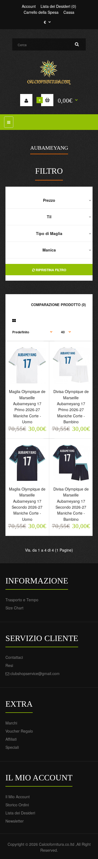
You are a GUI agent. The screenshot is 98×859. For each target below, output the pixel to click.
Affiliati (11, 739)
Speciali (12, 747)
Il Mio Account (17, 796)
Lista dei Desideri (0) (58, 6)
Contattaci (14, 657)
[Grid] (14, 320)
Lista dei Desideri (20, 813)
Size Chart (14, 607)
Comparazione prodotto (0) (58, 304)
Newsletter (14, 821)
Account (29, 6)
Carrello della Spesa (41, 12)
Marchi (11, 723)
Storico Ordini (17, 804)
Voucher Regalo (19, 731)
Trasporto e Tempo (21, 599)
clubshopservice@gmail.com (35, 673)
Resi (9, 665)
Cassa (68, 12)
